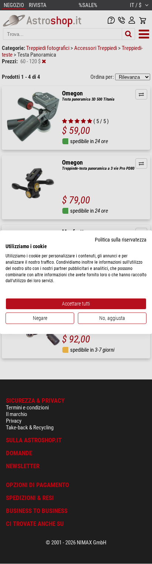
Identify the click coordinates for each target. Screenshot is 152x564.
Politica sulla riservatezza (120, 239)
